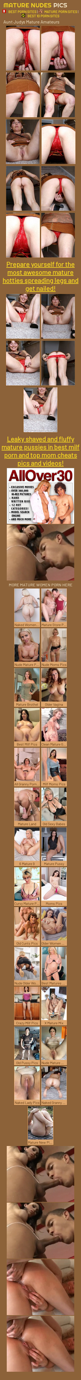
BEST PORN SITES (22, 11)
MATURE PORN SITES (60, 11)
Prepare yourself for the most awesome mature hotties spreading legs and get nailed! (41, 276)
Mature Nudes (35, 5)
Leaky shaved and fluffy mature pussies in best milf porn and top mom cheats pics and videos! (40, 451)
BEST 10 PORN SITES (43, 16)
